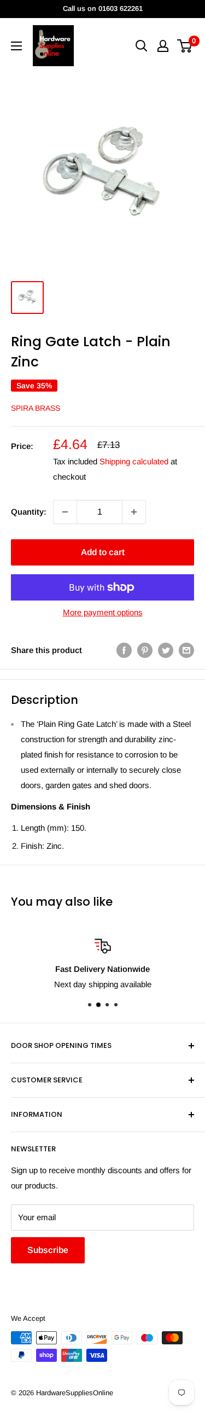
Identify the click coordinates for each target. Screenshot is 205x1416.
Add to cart (103, 552)
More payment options (103, 612)
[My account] (162, 46)
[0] (185, 46)
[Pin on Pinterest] (145, 650)
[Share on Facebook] (124, 650)
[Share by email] (186, 650)
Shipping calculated (133, 461)
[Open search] (142, 46)
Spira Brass (35, 408)
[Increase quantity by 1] (133, 511)
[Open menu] (16, 46)
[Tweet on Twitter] (165, 650)
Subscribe (47, 1250)
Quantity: (28, 511)
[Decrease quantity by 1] (65, 511)
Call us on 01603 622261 (103, 8)
